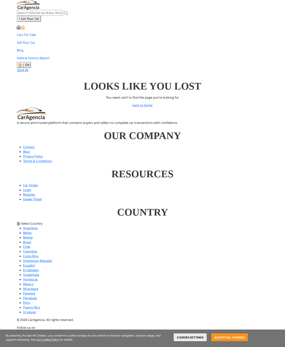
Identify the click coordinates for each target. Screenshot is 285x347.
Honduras (30, 279)
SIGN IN (22, 70)
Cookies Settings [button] (190, 337)
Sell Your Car (26, 42)
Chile (26, 247)
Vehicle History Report (33, 58)
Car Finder (30, 185)
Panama (29, 293)
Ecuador (29, 265)
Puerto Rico (31, 307)
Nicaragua (30, 289)
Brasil (27, 242)
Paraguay (30, 298)
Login (27, 190)
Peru (26, 303)
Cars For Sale (26, 35)
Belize (27, 233)
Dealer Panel (32, 199)
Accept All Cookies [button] (229, 337)
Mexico (28, 284)
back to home (142, 105)
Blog (20, 50)
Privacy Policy (33, 156)
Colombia (30, 251)
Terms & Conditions (37, 161)
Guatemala (31, 275)
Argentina (30, 228)
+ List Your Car (28, 19)
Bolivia (28, 237)
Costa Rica (30, 256)
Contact (29, 147)
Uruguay (29, 312)
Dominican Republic (37, 261)
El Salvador (31, 270)
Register (29, 194)
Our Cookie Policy (47, 339)
